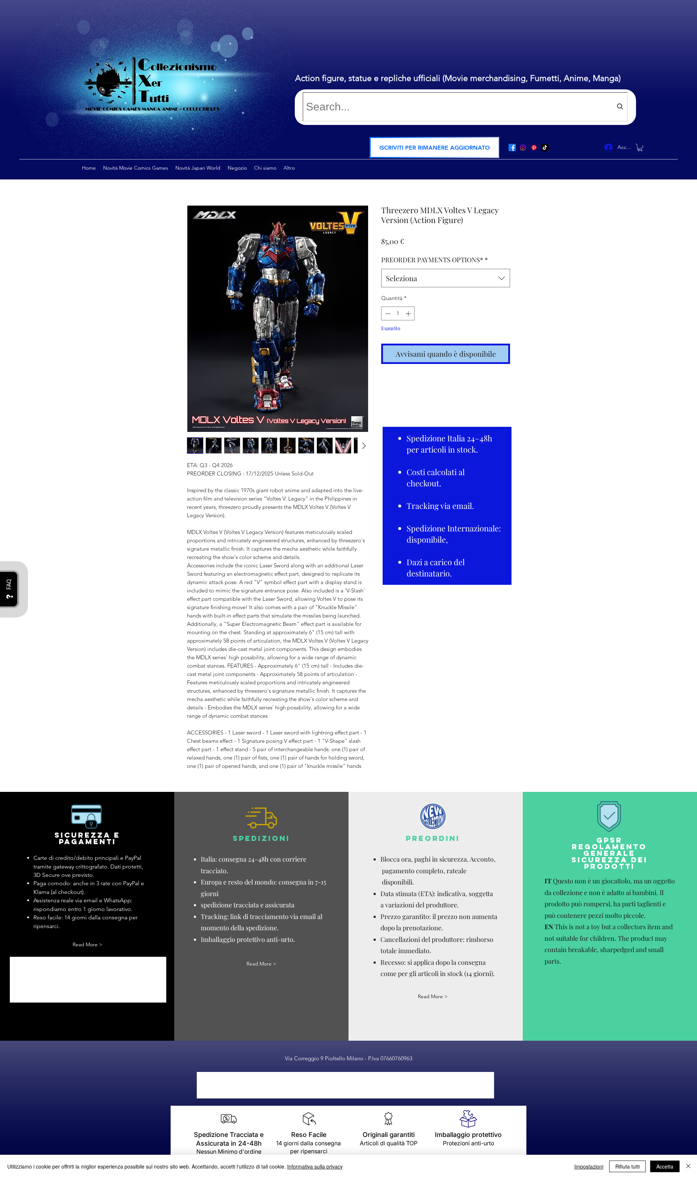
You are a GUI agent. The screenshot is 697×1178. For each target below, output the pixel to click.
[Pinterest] (534, 147)
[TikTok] (545, 147)
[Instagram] (523, 147)
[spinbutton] (398, 313)
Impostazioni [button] (588, 1166)
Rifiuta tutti (627, 1166)
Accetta (664, 1166)
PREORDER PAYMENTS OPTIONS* (434, 259)
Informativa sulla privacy (315, 1166)
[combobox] (465, 106)
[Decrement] (387, 313)
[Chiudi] (688, 1166)
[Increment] (409, 313)
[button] (434, 147)
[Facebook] (512, 147)
